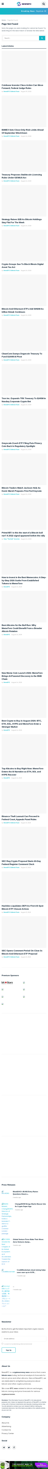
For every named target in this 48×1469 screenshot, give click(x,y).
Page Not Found (12, 20)
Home (4, 20)
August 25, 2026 (26, 91)
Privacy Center (8, 1433)
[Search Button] (42, 38)
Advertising (6, 1426)
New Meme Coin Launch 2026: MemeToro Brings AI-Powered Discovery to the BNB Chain (22, 676)
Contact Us (6, 1430)
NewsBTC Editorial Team (11, 91)
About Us (5, 1423)
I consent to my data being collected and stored (18, 1344)
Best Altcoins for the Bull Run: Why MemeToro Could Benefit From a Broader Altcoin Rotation (22, 628)
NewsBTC (7, 587)
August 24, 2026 (26, 136)
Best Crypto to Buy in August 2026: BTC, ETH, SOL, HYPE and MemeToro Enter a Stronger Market (22, 724)
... (13, 1286)
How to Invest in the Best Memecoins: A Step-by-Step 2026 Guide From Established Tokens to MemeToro (24, 580)
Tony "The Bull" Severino (12, 539)
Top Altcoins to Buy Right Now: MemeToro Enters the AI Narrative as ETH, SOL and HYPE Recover (22, 771)
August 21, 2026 (26, 822)
